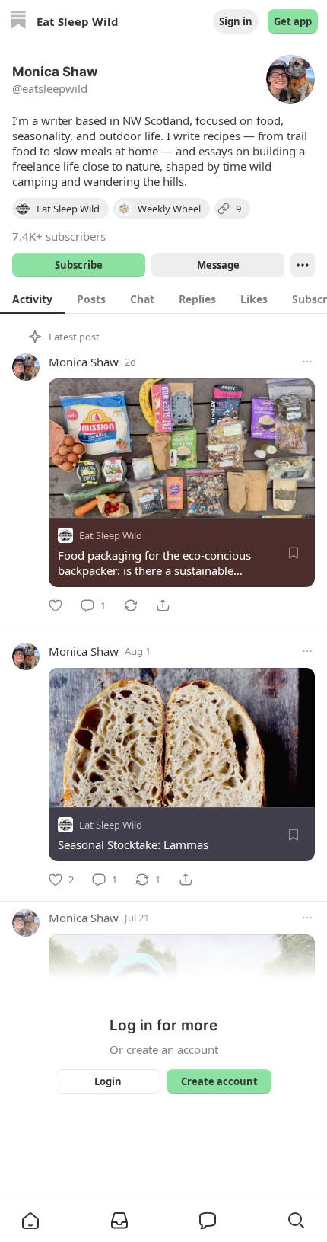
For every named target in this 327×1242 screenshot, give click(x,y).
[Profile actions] (302, 265)
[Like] (55, 605)
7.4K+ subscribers (59, 236)
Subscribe (79, 265)
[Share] (163, 605)
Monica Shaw (84, 361)
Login (108, 1081)
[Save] (293, 553)
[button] (30, 1220)
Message (218, 265)
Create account (219, 1081)
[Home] (18, 22)
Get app (293, 21)
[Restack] (131, 605)
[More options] (307, 362)
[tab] (32, 298)
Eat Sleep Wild (110, 535)
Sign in (235, 21)
